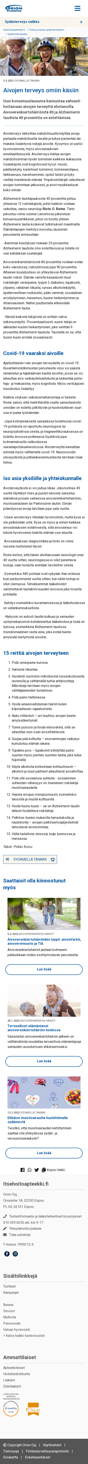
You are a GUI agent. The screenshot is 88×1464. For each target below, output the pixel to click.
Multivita (9, 1317)
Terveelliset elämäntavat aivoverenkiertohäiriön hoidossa (33, 1028)
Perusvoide (12, 1323)
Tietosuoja (11, 1451)
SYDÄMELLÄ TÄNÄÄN (30, 859)
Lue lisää (44, 969)
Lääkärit (9, 1380)
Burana (8, 1305)
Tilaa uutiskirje (20, 1235)
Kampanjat (11, 1293)
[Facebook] (7, 1254)
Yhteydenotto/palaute (25, 1229)
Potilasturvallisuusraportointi (47, 1451)
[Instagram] (15, 1254)
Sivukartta (10, 1457)
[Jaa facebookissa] (23, 1170)
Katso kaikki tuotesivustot (25, 1336)
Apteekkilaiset (14, 1368)
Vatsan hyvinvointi (16, 1330)
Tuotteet (9, 1286)
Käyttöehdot (52, 1445)
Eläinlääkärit (12, 1386)
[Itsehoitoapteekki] (13, 8)
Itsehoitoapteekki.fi (26, 1184)
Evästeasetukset (37, 1457)
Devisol (9, 1311)
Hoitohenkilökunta (16, 1374)
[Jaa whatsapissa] (30, 1170)
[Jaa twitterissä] (38, 1170)
